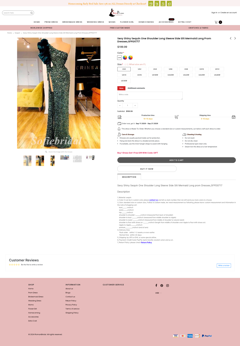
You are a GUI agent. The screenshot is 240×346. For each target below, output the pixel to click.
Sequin (17, 33)
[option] (41, 27)
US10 (202, 69)
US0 (124, 69)
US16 (139, 75)
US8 (186, 69)
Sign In (214, 13)
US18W (155, 75)
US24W (202, 75)
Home (9, 33)
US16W (124, 81)
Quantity (120, 101)
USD (157, 293)
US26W (217, 75)
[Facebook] (156, 285)
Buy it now (146, 169)
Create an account (228, 13)
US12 (217, 69)
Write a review (223, 265)
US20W (171, 75)
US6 (170, 69)
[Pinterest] (161, 285)
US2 (139, 69)
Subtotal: (121, 111)
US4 (155, 69)
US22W (186, 75)
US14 (124, 75)
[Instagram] (167, 285)
